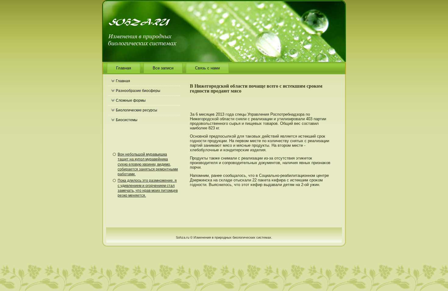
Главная (123, 68)
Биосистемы (126, 120)
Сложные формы (131, 100)
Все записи (163, 68)
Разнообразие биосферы (138, 91)
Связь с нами (207, 68)
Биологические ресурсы (136, 110)
